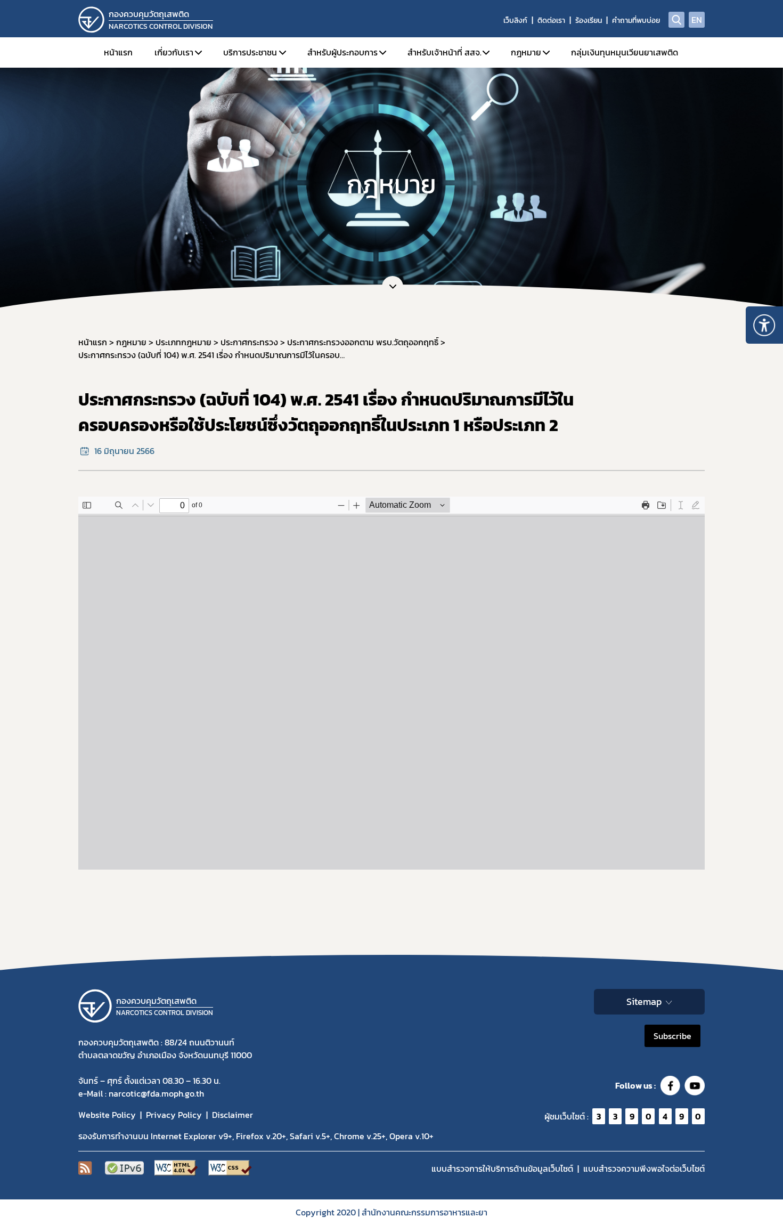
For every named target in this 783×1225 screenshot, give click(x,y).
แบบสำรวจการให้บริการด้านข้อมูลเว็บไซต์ (502, 1168)
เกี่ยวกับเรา (173, 52)
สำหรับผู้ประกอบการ (342, 52)
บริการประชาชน (250, 52)
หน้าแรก (118, 52)
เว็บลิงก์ (515, 20)
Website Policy (107, 1114)
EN (696, 19)
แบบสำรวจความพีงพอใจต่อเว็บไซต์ (644, 1168)
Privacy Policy (174, 1114)
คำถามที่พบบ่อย (636, 20)
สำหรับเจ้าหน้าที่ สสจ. (444, 52)
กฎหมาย (526, 52)
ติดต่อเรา (551, 20)
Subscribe (672, 1035)
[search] (676, 20)
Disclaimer (232, 1114)
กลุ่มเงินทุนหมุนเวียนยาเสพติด (624, 52)
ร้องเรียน (588, 20)
